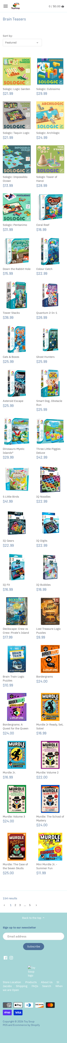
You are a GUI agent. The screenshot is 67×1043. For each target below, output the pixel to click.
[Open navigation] (5, 6)
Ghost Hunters (45, 357)
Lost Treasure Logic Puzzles (48, 630)
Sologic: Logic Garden (16, 89)
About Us (46, 982)
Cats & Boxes (11, 357)
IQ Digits (41, 540)
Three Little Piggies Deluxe (48, 450)
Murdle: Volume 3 (14, 816)
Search (46, 986)
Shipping (21, 986)
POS (5, 1025)
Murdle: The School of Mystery (50, 818)
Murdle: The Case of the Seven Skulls (15, 866)
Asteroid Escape (13, 401)
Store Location (12, 982)
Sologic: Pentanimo (15, 225)
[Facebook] (5, 957)
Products (31, 982)
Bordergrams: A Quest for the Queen (15, 726)
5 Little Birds (11, 496)
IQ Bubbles (43, 584)
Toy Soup (29, 1021)
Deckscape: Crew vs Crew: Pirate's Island (16, 630)
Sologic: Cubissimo (48, 89)
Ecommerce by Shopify (26, 1025)
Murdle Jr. (9, 772)
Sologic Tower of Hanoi (46, 179)
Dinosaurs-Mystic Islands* (14, 450)
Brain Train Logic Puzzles (13, 678)
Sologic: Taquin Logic (16, 133)
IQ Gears (8, 540)
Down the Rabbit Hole (17, 269)
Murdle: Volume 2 (47, 772)
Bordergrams (44, 676)
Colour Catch (44, 269)
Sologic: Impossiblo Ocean (15, 179)
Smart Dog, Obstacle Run (49, 403)
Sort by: (7, 36)
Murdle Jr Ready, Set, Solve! (49, 726)
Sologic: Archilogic (48, 133)
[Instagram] (11, 957)
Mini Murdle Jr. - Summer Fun (46, 866)
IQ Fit (6, 584)
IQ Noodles (43, 496)
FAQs (35, 986)
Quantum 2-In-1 (46, 313)
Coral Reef (42, 225)
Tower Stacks (11, 313)
